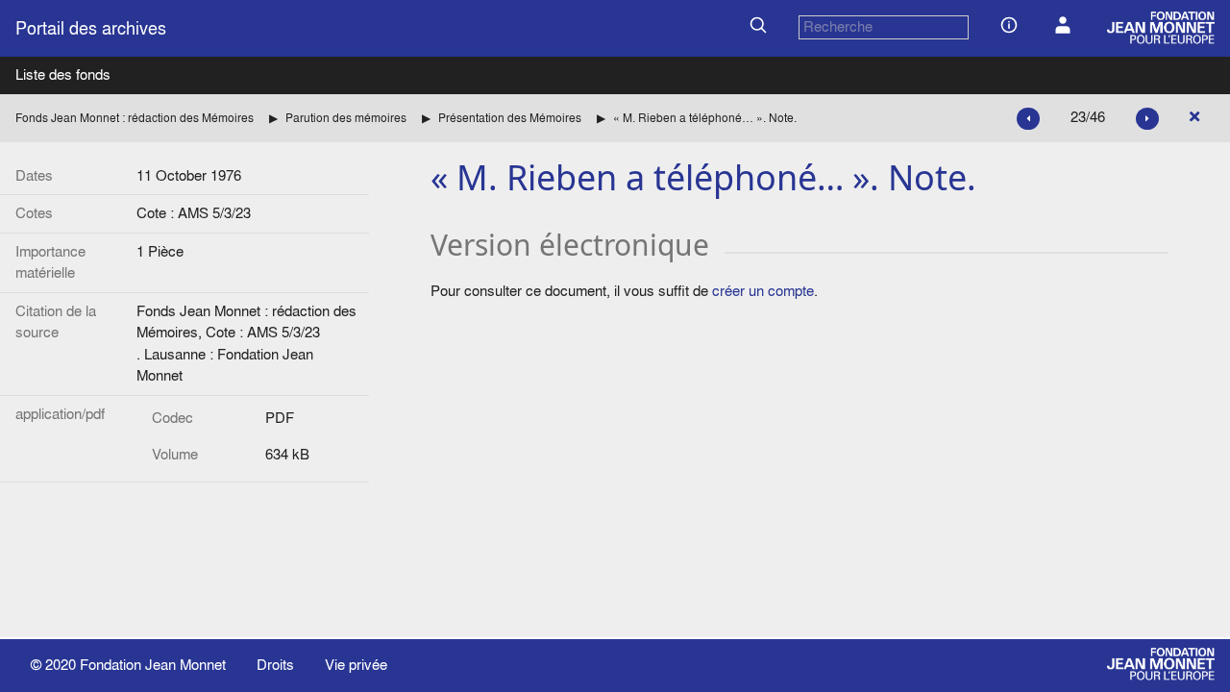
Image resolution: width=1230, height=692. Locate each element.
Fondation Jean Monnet (153, 665)
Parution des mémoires (345, 118)
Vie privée (356, 665)
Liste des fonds (63, 74)
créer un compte (763, 291)
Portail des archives (90, 28)
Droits (275, 665)
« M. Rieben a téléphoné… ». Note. (705, 118)
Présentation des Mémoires (509, 118)
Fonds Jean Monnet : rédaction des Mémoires (134, 118)
